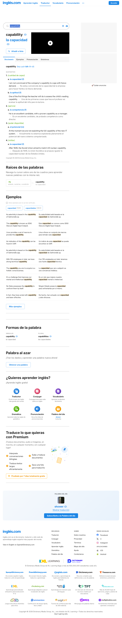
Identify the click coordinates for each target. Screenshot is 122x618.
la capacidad (16, 40)
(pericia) (11, 106)
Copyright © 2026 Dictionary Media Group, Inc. (21, 158)
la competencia (17, 110)
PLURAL (41, 333)
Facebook (104, 535)
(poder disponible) (16, 123)
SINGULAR (9, 333)
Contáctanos (79, 554)
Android (103, 554)
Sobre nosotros (80, 535)
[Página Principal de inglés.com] (12, 3)
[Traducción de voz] (63, 26)
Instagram (104, 543)
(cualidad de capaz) (16, 75)
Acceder (114, 3)
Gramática (55, 550)
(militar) (11, 140)
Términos (77, 543)
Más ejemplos (15, 306)
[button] (83, 3)
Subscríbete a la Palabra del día (61, 515)
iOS (101, 550)
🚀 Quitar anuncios (99, 85)
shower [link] (58, 417)
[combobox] (34, 26)
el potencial (15, 127)
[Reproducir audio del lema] (25, 34)
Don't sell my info (61, 614)
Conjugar (54, 539)
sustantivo (10, 72)
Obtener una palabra (18, 365)
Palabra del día (57, 554)
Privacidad (78, 539)
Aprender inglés (57, 546)
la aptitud (14, 92)
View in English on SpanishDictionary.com (18, 545)
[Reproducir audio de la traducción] (8, 44)
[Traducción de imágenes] (67, 26)
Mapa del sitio (79, 546)
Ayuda (76, 550)
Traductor (55, 535)
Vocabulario (55, 543)
